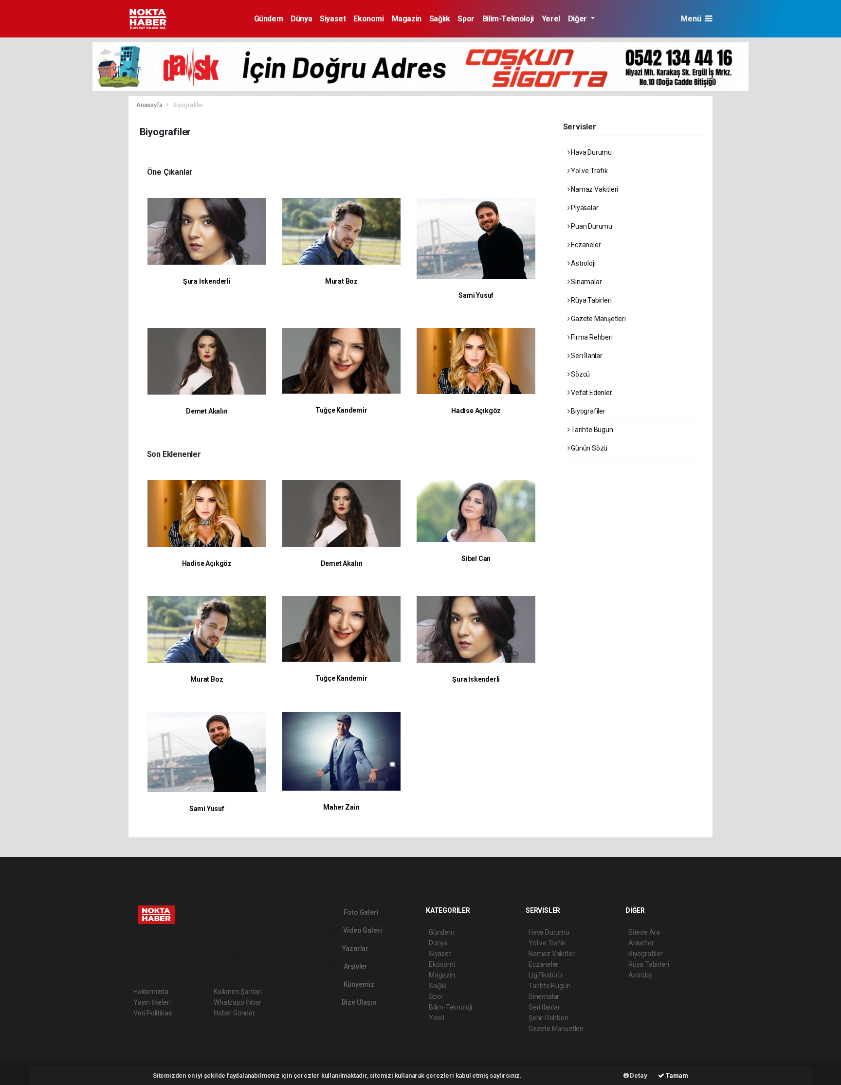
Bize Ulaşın (358, 1002)
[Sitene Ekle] (257, 958)
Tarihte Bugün (591, 430)
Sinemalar (544, 996)
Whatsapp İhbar (237, 1002)
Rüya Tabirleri (590, 300)
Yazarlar (354, 948)
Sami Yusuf (476, 295)
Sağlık (439, 18)
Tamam (676, 1075)
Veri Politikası (153, 1013)
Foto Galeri (360, 912)
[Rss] (223, 958)
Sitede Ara (644, 932)
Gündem (268, 18)
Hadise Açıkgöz (476, 411)
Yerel (551, 18)
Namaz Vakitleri (593, 189)
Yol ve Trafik (588, 171)
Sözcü (579, 374)
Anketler (641, 943)
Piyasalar (583, 208)
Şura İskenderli (207, 281)
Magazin (406, 18)
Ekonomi (368, 18)
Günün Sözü (588, 448)
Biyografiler (587, 411)
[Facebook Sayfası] (138, 958)
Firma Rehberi (590, 337)
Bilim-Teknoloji (508, 18)
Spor (465, 18)
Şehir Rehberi (548, 1018)
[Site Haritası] (240, 958)
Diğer (578, 18)
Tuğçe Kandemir (341, 410)
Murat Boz (341, 281)
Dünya (301, 18)
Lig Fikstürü (545, 975)
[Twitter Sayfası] (154, 958)
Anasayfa (150, 104)
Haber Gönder (234, 1013)
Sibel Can (476, 558)
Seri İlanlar (586, 356)
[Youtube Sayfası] (189, 958)
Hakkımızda (150, 991)
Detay (638, 1075)
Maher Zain (341, 807)
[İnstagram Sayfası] (172, 958)
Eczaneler (585, 245)
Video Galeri (362, 930)
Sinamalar (585, 282)
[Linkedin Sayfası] (206, 958)
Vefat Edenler (590, 393)
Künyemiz (358, 984)
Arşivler (354, 966)
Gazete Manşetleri (597, 319)
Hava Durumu (590, 152)
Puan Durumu (590, 226)
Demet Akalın (207, 411)
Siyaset (333, 18)
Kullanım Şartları (238, 991)
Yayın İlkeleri (151, 1002)
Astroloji (582, 263)
